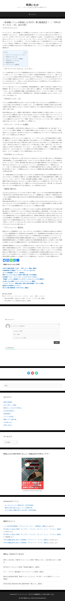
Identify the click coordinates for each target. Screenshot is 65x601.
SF (5, 296)
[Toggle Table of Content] (24, 52)
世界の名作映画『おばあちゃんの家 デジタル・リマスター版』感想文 (24, 298)
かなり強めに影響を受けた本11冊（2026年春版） (21, 510)
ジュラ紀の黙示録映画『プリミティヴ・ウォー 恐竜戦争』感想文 (25, 526)
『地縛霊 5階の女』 (10, 62)
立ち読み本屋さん (9, 411)
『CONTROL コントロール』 (12, 60)
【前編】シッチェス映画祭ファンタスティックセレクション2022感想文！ (24, 279)
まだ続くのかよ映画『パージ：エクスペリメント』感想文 (19, 281)
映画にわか (32, 5)
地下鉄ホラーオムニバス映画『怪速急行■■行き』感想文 (21, 567)
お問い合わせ (7, 425)
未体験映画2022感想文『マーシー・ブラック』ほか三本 (19, 270)
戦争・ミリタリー (40, 296)
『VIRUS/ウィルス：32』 (11, 57)
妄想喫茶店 (7, 414)
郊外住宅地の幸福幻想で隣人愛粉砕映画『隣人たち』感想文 (22, 584)
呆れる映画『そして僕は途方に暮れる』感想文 (17, 301)
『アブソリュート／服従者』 (12, 64)
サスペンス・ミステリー (22, 296)
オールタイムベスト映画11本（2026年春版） (19, 505)
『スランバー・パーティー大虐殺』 (14, 59)
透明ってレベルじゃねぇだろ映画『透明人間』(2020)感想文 (20, 275)
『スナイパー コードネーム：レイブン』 (15, 55)
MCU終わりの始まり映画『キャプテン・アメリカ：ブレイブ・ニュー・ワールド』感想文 (32, 529)
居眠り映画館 (8, 294)
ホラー (32, 296)
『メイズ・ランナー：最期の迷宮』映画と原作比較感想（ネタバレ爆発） (23, 283)
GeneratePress (41, 598)
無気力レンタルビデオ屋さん (12, 408)
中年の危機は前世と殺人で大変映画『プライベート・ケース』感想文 (25, 540)
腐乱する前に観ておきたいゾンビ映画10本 (18, 508)
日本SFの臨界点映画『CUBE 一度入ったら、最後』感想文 (20, 268)
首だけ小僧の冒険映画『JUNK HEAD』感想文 (16, 288)
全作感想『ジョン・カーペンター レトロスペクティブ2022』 (20, 277)
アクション (10, 296)
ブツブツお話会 (8, 417)
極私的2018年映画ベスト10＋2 (12, 285)
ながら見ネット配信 (9, 405)
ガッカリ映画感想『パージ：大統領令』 (14, 273)
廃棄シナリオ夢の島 (9, 419)
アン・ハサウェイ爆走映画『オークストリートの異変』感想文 (23, 572)
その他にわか (7, 422)
